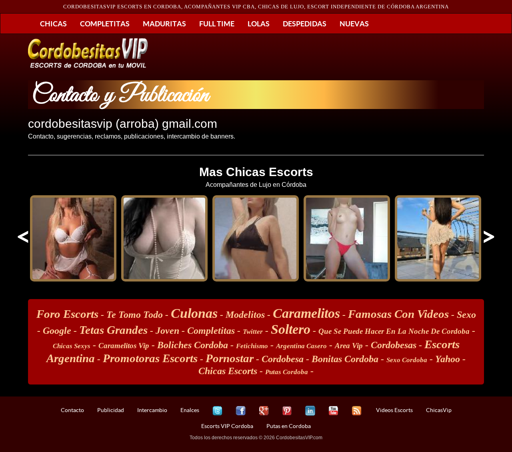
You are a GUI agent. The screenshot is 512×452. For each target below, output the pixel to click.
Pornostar (230, 358)
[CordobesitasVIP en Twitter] (217, 410)
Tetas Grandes (113, 329)
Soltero (290, 329)
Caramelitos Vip (123, 345)
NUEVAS (354, 23)
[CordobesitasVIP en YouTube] (333, 410)
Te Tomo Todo (134, 314)
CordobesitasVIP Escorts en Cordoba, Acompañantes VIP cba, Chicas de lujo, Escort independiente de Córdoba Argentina (256, 7)
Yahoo (447, 359)
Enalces (189, 410)
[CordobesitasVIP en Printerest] (287, 410)
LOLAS (259, 23)
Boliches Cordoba (192, 345)
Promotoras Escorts (150, 358)
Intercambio (152, 410)
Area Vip (349, 345)
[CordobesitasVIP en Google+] (264, 410)
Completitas (211, 330)
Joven (167, 330)
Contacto (72, 410)
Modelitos (245, 314)
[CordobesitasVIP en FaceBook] (241, 410)
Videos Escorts (394, 410)
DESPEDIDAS (304, 23)
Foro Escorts (67, 313)
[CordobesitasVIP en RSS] (357, 410)
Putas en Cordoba (288, 426)
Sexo (466, 314)
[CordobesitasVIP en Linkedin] (310, 410)
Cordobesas (393, 345)
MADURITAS (164, 23)
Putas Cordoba (286, 372)
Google (57, 330)
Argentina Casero (301, 346)
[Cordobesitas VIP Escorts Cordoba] (88, 53)
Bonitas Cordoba (345, 359)
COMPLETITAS (105, 23)
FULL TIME (216, 23)
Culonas (194, 313)
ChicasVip (439, 410)
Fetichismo (252, 346)
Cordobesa (283, 359)
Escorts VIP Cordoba (227, 426)
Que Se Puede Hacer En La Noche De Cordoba (394, 331)
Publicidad (110, 410)
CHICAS (53, 23)
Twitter (253, 331)
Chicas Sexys (71, 346)
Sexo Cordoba (406, 360)
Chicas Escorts (227, 371)
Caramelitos (306, 313)
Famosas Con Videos (398, 313)
